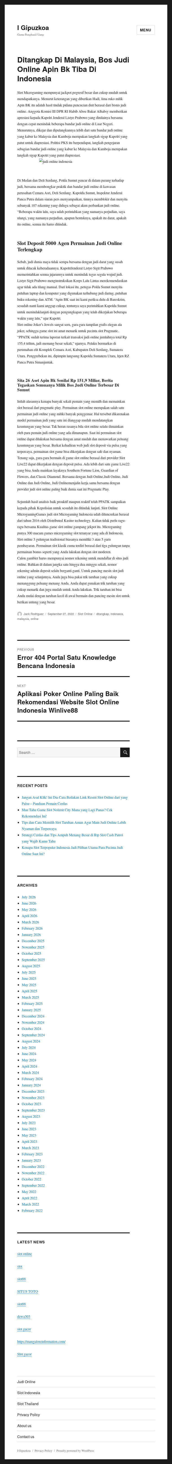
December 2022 (33, 1166)
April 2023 (29, 1141)
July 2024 (29, 1047)
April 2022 (29, 1197)
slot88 (21, 1278)
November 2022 (33, 1172)
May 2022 (29, 1191)
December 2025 (33, 940)
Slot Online (85, 614)
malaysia (23, 619)
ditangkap (102, 614)
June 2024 (29, 1053)
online (34, 619)
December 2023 (33, 1091)
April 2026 (29, 915)
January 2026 (31, 934)
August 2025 (31, 965)
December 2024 (33, 1016)
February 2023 (32, 1154)
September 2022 (33, 1185)
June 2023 (29, 1128)
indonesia (117, 614)
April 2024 (29, 1066)
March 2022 (30, 1204)
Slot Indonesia (28, 1392)
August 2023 (31, 1116)
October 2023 (31, 1103)
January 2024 (31, 1085)
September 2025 (33, 959)
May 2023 (29, 1135)
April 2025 (29, 991)
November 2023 (33, 1097)
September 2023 (33, 1110)
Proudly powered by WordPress (75, 1451)
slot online (24, 1253)
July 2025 (29, 972)
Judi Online (26, 1381)
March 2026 (30, 922)
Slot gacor (24, 1354)
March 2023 (30, 1147)
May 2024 (29, 1060)
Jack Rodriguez (34, 614)
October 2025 (31, 953)
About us (24, 1425)
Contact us (25, 1436)
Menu (145, 29)
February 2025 (32, 1003)
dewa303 (23, 1316)
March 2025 (30, 997)
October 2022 (31, 1179)
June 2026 (29, 903)
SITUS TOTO (27, 1291)
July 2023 (29, 1122)
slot (19, 1266)
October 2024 (31, 1028)
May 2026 (29, 909)
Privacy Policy (28, 1414)
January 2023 (31, 1160)
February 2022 (32, 1210)
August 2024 (31, 1041)
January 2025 (31, 1009)
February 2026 (32, 928)
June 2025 (29, 978)
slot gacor (24, 1328)
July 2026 (29, 896)
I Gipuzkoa (33, 27)
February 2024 (32, 1078)
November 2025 (33, 947)
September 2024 (33, 1034)
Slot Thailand (28, 1403)
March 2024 (30, 1072)
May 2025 (29, 984)
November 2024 (33, 1022)
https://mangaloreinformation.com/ (41, 1341)
